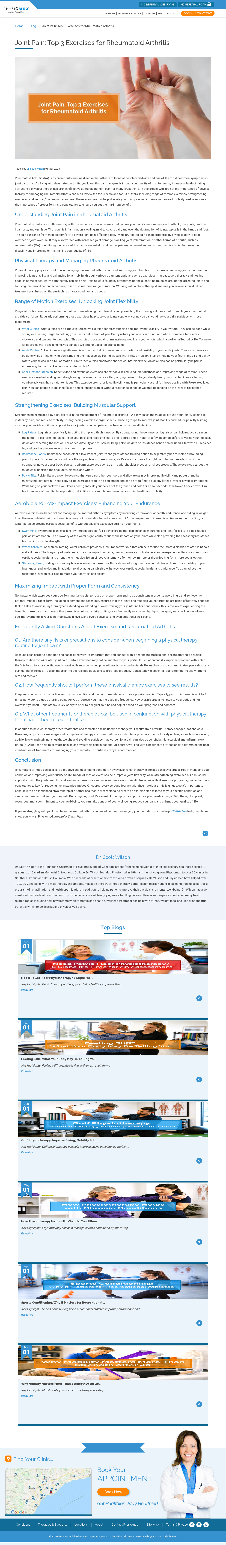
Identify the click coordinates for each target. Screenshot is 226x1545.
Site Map (153, 1524)
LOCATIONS (149, 13)
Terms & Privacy (177, 1524)
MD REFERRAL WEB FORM (157, 4)
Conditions (23, 1524)
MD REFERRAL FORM (194, 4)
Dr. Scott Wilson (35, 168)
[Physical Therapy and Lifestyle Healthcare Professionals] (16, 8)
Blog (33, 26)
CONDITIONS (109, 13)
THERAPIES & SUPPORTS (129, 13)
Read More (27, 990)
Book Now (113, 1492)
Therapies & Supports (52, 1524)
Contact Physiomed (125, 1524)
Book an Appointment (198, 13)
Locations (81, 1524)
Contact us (178, 811)
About (161, 13)
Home (19, 26)
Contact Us (173, 13)
